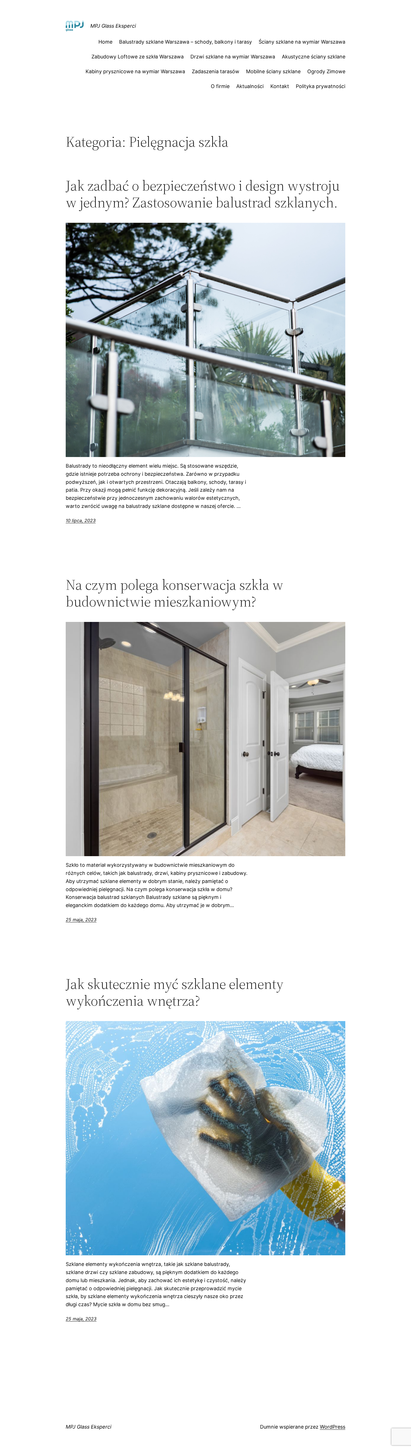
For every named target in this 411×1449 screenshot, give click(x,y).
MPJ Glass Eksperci (113, 26)
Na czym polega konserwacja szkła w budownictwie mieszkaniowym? (174, 593)
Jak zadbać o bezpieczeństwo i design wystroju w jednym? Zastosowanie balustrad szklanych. (203, 194)
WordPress (332, 1427)
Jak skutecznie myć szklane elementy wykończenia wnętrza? (175, 992)
